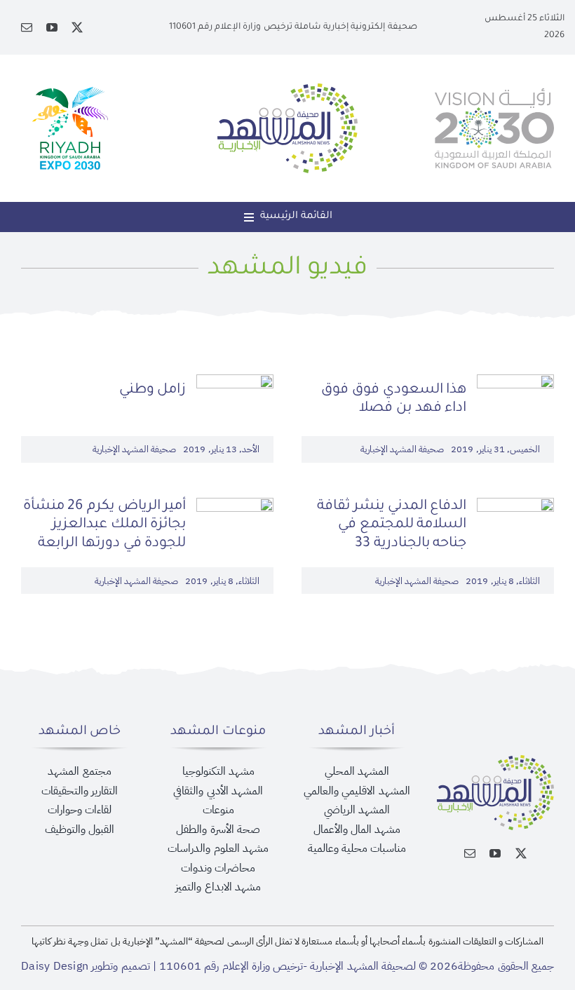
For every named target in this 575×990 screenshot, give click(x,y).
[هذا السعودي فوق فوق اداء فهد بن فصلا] (515, 383)
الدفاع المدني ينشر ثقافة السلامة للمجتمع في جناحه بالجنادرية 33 (391, 525)
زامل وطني (153, 390)
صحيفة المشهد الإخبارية (402, 449)
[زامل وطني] (234, 383)
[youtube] (52, 27)
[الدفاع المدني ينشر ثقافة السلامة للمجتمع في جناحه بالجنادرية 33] (515, 507)
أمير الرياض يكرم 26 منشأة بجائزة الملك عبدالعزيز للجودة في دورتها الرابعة (105, 525)
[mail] (26, 27)
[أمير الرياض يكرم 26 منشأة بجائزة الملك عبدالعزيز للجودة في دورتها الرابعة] (234, 507)
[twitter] (77, 27)
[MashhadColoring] (287, 89)
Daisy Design (54, 966)
